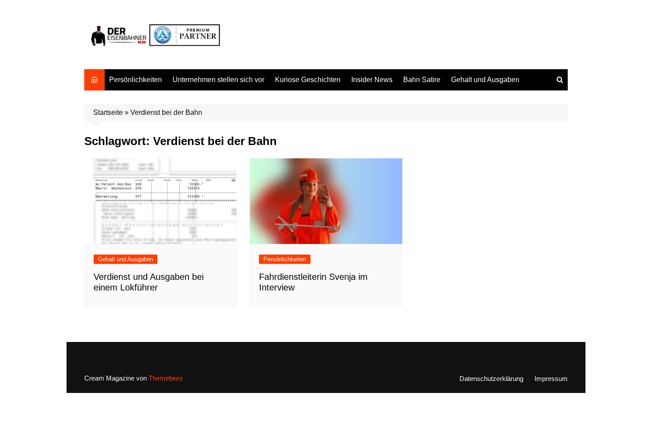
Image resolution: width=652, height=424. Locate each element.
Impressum (551, 378)
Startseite (108, 112)
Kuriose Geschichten (308, 79)
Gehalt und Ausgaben (485, 79)
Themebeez (166, 378)
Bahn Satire (421, 79)
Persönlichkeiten (135, 79)
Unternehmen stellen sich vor (218, 79)
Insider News (372, 79)
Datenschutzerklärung (491, 378)
